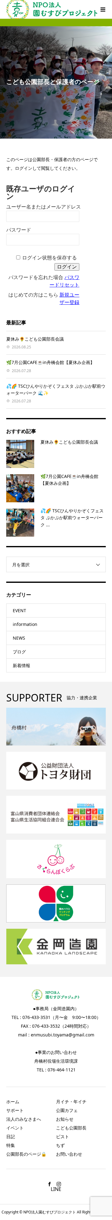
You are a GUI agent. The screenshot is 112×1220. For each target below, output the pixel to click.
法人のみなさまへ (23, 1119)
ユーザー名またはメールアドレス (43, 206)
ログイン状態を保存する (49, 257)
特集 (10, 1145)
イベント (15, 1128)
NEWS (19, 638)
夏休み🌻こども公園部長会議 (35, 339)
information (25, 624)
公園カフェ (67, 1110)
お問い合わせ (69, 1154)
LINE (56, 1189)
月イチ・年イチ (71, 1101)
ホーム (12, 1101)
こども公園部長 (71, 1128)
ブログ (19, 652)
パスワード (18, 230)
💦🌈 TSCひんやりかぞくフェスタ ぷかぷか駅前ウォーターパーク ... (72, 518)
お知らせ (64, 1119)
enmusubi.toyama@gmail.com (62, 1035)
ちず (60, 1145)
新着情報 (21, 665)
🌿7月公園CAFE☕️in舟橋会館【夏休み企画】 (50, 362)
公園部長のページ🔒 (26, 1154)
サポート (15, 1110)
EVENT (19, 610)
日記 (10, 1136)
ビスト (62, 1136)
